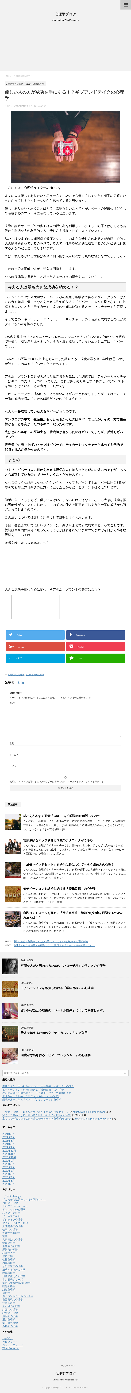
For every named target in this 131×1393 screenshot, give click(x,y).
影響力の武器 (10, 1249)
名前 (12, 743)
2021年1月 (8, 1147)
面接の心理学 (10, 1326)
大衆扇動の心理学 (12, 1239)
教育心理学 (8, 1273)
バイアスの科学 (11, 1213)
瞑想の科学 (8, 1286)
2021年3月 (8, 1140)
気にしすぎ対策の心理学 (16, 1283)
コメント (14, 703)
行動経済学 (8, 1303)
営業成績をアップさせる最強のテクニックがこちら (58, 840)
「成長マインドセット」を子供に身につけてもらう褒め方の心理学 (68, 864)
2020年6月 (8, 1170)
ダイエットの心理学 (13, 1209)
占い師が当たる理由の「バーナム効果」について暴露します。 (63, 1010)
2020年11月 (9, 1154)
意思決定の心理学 (12, 1266)
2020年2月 (8, 1184)
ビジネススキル (11, 1216)
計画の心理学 (10, 1309)
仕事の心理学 (10, 1229)
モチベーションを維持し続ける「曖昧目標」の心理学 (59, 888)
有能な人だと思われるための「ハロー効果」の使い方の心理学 (63, 965)
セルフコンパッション (15, 1206)
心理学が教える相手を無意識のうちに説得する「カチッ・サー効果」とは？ (54, 945)
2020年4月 (8, 1177)
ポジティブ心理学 (12, 1219)
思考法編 (7, 1256)
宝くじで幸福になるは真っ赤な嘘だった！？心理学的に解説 (36, 1115)
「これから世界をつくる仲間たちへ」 (24, 1199)
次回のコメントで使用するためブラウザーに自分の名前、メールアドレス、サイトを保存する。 (58, 781)
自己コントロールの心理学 (17, 1296)
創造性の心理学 (11, 1233)
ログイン (7, 1338)
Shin (21, 682)
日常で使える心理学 (13, 1276)
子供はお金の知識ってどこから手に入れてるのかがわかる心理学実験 (51, 941)
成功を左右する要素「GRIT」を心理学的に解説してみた (61, 816)
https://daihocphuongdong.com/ (93, 1118)
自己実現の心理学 (12, 1299)
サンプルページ (68, 1366)
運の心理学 (8, 1319)
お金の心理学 (10, 1203)
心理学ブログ (65, 14)
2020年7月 (8, 1167)
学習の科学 (8, 1243)
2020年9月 (8, 1160)
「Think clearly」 (12, 1196)
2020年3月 (8, 1180)
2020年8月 (8, 1164)
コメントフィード (12, 1345)
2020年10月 (9, 1157)
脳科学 (6, 1293)
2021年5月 (8, 1134)
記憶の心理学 (10, 1313)
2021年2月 (8, 1144)
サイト (13, 766)
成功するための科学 (35, 674)
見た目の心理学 (11, 1306)
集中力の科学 (10, 1323)
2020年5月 (8, 1174)
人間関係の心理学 (16, 674)
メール (14, 755)
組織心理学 (8, 1289)
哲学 (5, 1236)
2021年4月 (8, 1137)
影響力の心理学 (11, 1246)
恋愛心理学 (8, 1263)
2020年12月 (9, 1150)
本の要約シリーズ (12, 1279)
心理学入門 (8, 1253)
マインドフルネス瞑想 (15, 1223)
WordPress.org (10, 1348)
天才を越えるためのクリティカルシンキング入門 (54, 1032)
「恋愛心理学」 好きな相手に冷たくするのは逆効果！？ (35, 1112)
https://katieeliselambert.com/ (89, 1112)
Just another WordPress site (65, 1380)
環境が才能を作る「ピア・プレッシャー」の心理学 (56, 1055)
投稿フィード (10, 1341)
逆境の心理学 (10, 1316)
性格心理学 (8, 1259)
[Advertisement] (65, 47)
